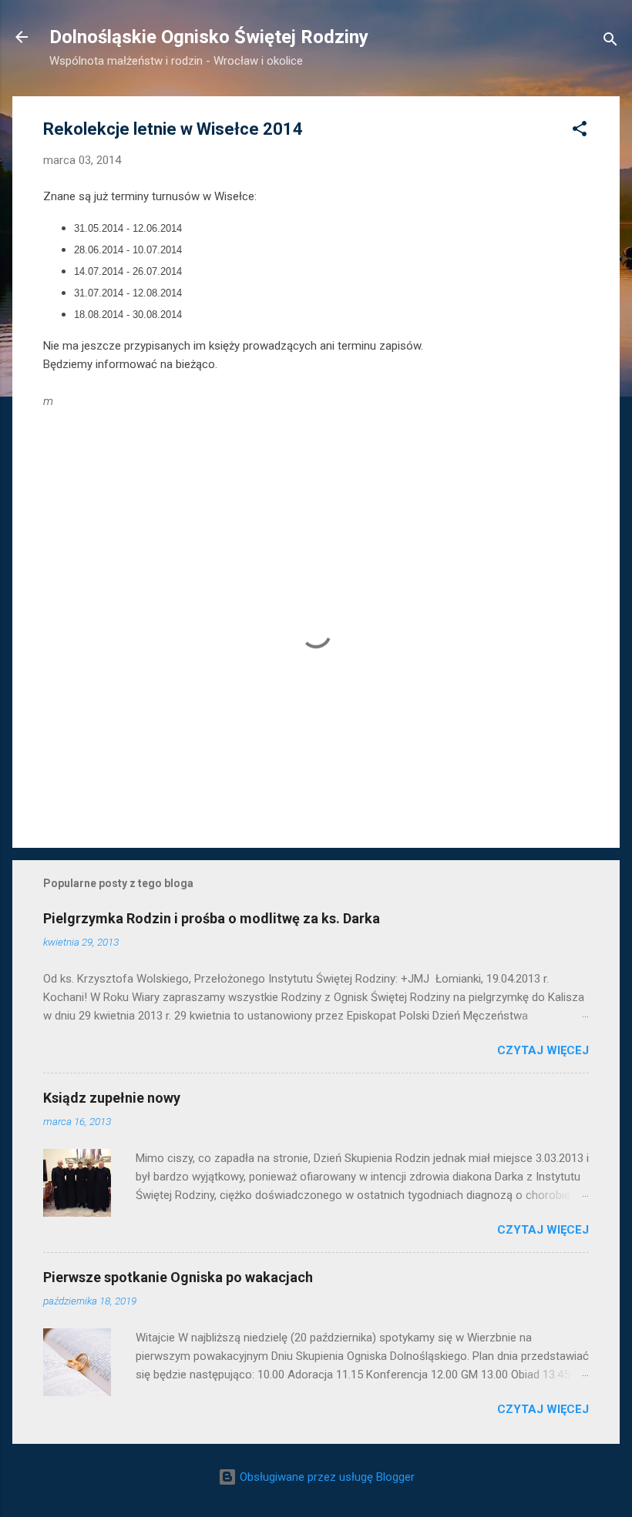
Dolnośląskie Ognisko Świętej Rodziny (208, 37)
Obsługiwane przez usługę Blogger (326, 1477)
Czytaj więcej (543, 1050)
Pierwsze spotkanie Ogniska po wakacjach (178, 1277)
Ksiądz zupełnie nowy (111, 1098)
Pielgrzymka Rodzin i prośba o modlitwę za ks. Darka (211, 918)
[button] (579, 131)
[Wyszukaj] (610, 41)
